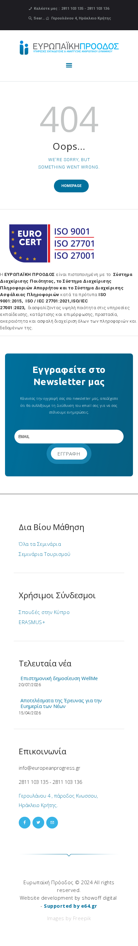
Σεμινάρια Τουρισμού (45, 554)
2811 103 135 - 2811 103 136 (50, 781)
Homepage (71, 186)
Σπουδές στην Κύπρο (44, 612)
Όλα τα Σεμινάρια (40, 543)
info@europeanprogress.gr (49, 767)
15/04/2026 (30, 713)
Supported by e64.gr (70, 905)
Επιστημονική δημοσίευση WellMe (59, 678)
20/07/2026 (30, 684)
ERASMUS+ (32, 622)
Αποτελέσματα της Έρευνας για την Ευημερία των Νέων (61, 703)
